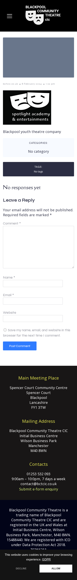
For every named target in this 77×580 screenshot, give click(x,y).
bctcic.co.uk (10, 83)
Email (8, 295)
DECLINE (21, 568)
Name (9, 277)
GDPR (46, 559)
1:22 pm (50, 83)
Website (9, 312)
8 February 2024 (32, 83)
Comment (12, 223)
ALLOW (56, 568)
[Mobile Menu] (9, 16)
